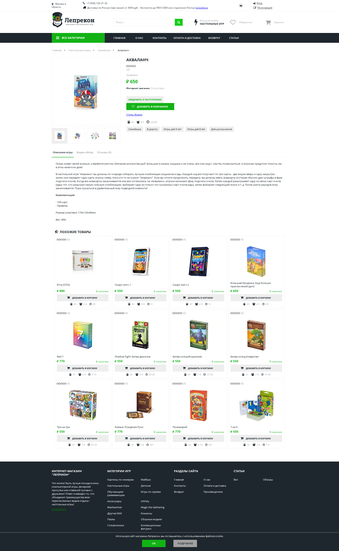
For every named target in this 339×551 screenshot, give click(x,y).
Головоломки (115, 525)
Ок (154, 543)
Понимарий (180, 427)
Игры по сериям (151, 492)
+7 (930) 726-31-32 (97, 3)
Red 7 (60, 356)
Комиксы (146, 513)
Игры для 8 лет (196, 129)
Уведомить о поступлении (144, 99)
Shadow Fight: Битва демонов (132, 356)
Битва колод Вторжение (187, 356)
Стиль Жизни (134, 114)
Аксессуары (114, 501)
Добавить (84, 297)
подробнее (201, 7)
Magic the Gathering (152, 507)
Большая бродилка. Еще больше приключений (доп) (251, 284)
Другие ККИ (114, 513)
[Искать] (179, 22)
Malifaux (146, 479)
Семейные (134, 129)
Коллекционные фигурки (151, 527)
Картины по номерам (120, 479)
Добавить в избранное (152, 106)
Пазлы (111, 519)
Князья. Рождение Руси (129, 427)
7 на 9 (234, 427)
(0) (128, 69)
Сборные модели (151, 519)
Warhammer (114, 507)
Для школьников (221, 129)
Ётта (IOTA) (63, 284)
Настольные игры (118, 485)
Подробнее (185, 543)
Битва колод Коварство (245, 356)
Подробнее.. (59, 509)
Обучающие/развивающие (116, 493)
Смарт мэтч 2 (181, 284)
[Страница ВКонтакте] (240, 5)
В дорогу (152, 129)
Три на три (63, 427)
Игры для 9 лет (172, 129)
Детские (146, 485)
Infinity (145, 501)
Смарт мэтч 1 (123, 284)
